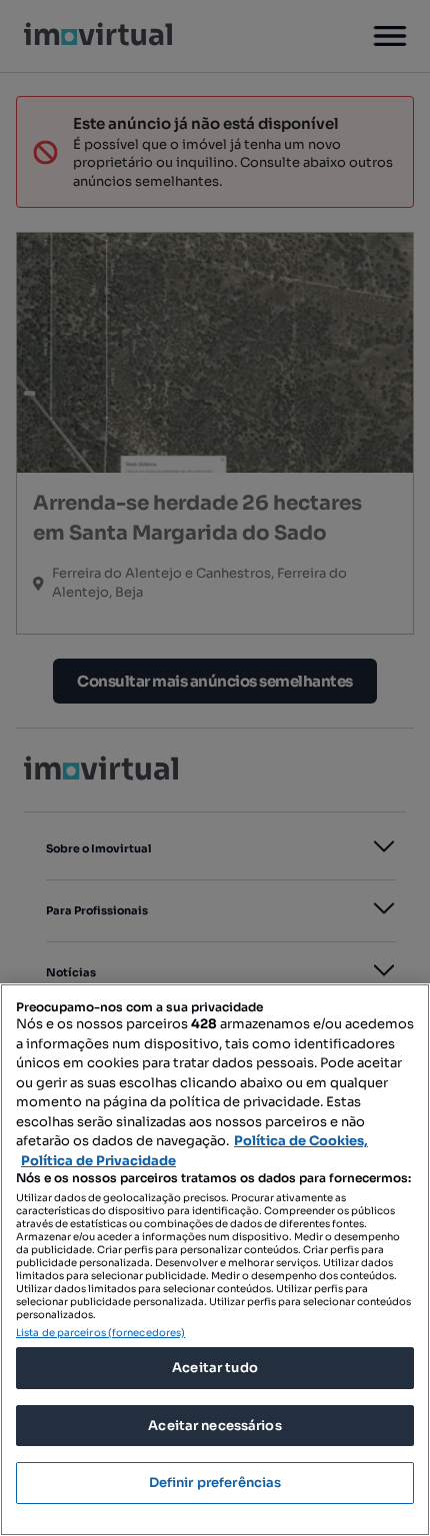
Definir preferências (215, 1482)
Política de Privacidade (98, 1160)
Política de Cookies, (301, 1140)
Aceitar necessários (214, 1425)
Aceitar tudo (215, 1367)
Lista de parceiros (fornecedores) (100, 1332)
